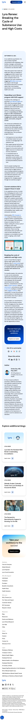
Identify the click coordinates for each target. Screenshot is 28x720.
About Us (4, 633)
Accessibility (4, 711)
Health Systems (6, 591)
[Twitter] (13, 684)
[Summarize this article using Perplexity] (16, 351)
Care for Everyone (7, 564)
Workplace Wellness (7, 650)
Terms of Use (15, 709)
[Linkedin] (3, 684)
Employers (5, 580)
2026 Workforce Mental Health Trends (12, 673)
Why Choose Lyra (6, 597)
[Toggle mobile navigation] (25, 2)
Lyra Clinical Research (8, 622)
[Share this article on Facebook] (14, 359)
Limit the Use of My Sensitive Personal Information (12, 712)
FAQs (3, 627)
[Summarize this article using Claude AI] (14, 351)
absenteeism (7, 287)
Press (3, 638)
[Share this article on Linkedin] (12, 359)
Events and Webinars (7, 619)
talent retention (13, 285)
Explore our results (14, 339)
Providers (4, 583)
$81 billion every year (15, 81)
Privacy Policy (5, 709)
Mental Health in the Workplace (10, 660)
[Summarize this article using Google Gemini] (11, 351)
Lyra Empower (6, 569)
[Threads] (10, 684)
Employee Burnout (7, 658)
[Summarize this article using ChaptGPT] (8, 351)
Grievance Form (6, 643)
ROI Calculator (6, 605)
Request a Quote (6, 608)
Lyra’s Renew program (15, 101)
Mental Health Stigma (7, 655)
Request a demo (16, 2)
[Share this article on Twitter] (19, 359)
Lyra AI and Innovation (8, 572)
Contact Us (5, 641)
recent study (16, 263)
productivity (7, 289)
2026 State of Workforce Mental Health (12, 676)
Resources (5, 616)
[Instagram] (6, 684)
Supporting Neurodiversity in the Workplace (13, 668)
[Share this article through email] (9, 359)
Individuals (5, 578)
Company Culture (7, 652)
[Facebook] (8, 684)
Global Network (6, 567)
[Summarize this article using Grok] (19, 351)
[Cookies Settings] (2, 717)
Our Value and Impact (8, 600)
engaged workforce (12, 290)
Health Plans (5, 588)
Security (10, 709)
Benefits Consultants (7, 586)
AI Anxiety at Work (7, 665)
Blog (5, 9)
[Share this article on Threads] (16, 359)
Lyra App (4, 624)
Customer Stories (6, 602)
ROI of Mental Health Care (9, 671)
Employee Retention (7, 663)
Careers (4, 636)
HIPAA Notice (21, 709)
